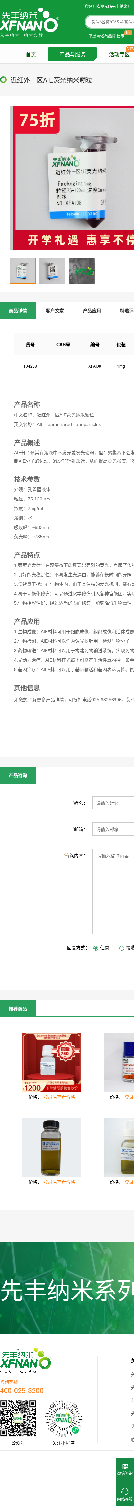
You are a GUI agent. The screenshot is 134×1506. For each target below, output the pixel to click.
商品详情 (18, 310)
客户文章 (55, 310)
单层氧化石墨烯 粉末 (106, 35)
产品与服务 (73, 54)
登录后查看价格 (59, 1096)
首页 (31, 54)
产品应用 (92, 310)
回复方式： (78, 947)
